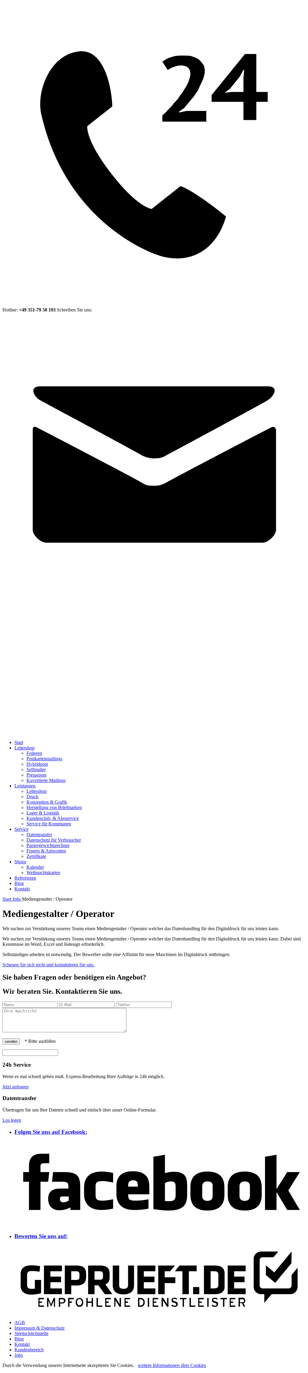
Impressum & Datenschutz (39, 1328)
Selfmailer (36, 769)
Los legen (11, 1120)
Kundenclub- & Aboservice (52, 818)
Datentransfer (39, 834)
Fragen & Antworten (46, 850)
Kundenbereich (29, 1349)
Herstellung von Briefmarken (54, 807)
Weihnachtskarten (43, 872)
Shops (20, 861)
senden (11, 1041)
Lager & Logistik (42, 812)
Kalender (35, 867)
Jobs (18, 1355)
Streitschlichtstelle (31, 1333)
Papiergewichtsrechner (47, 845)
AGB (19, 1322)
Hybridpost (37, 764)
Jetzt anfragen (15, 1086)
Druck (32, 796)
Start (18, 742)
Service (21, 829)
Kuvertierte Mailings (46, 780)
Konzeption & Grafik (46, 802)
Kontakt (22, 888)
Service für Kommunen (48, 823)
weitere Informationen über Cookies (172, 1365)
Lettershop (24, 747)
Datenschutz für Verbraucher (53, 840)
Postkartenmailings (44, 758)
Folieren (34, 753)
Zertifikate (36, 856)
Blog (19, 883)
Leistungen (24, 785)
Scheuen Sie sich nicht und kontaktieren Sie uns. (48, 964)
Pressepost (36, 774)
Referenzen (25, 877)
